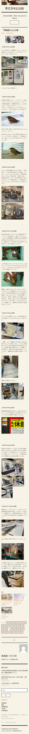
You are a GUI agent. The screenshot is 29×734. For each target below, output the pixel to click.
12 (15, 625)
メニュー (14, 22)
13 (19, 625)
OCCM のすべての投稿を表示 (9, 659)
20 (19, 629)
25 (14, 632)
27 (21, 632)
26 (18, 632)
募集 (2, 705)
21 (23, 629)
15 (2, 629)
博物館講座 (4, 707)
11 (12, 625)
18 (12, 629)
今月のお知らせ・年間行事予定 (10, 683)
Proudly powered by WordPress (9, 729)
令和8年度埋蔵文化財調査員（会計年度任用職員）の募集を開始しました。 (14, 671)
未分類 (3, 708)
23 (6, 632)
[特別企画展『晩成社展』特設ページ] (19, 597)
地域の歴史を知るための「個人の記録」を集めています (14, 678)
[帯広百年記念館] (14, 2)
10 (9, 625)
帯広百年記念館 (14, 8)
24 (10, 632)
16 (6, 629)
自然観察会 (4, 710)
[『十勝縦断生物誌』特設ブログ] (6, 610)
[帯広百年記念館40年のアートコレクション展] (6, 597)
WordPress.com (17, 731)
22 (3, 632)
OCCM (2, 33)
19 (15, 629)
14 (22, 625)
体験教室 (4, 703)
